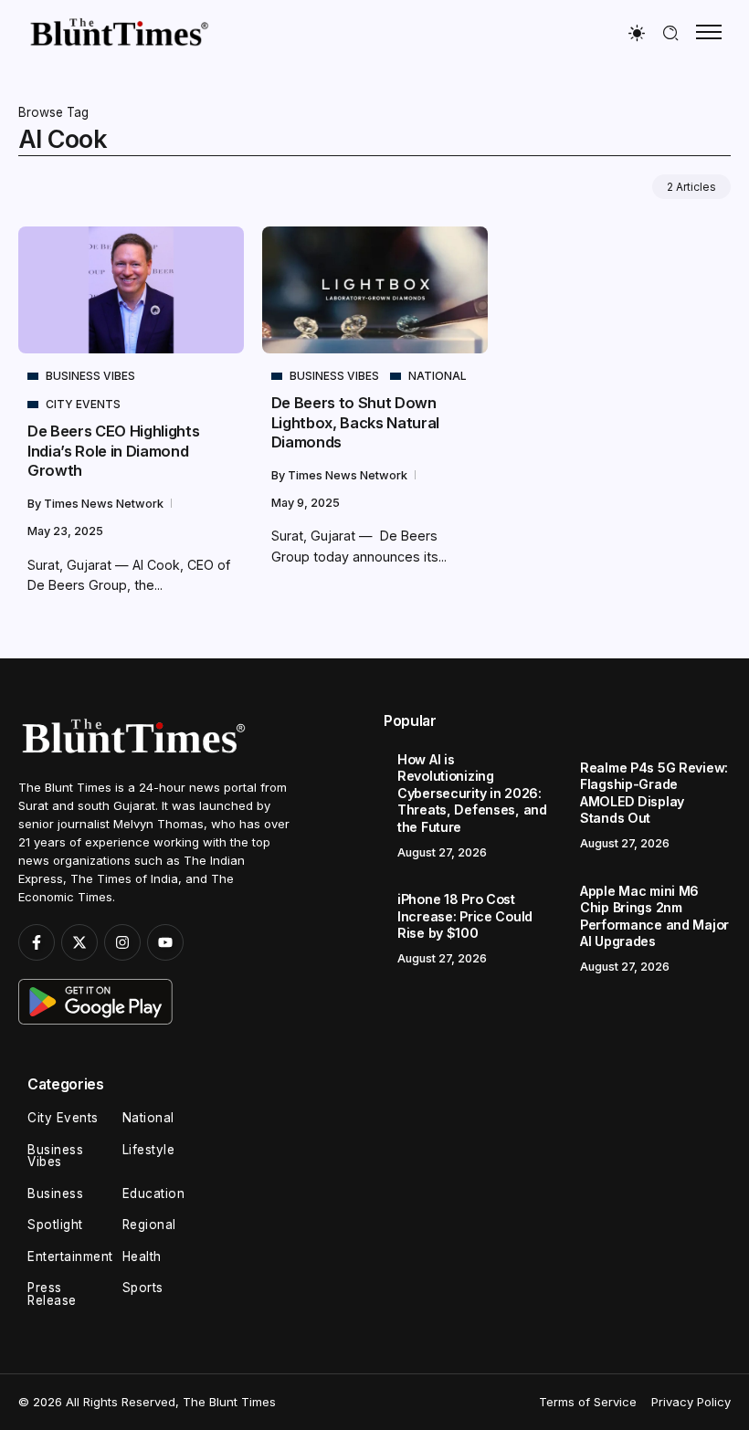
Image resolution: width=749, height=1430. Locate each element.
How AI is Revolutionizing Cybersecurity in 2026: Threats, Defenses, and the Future (472, 793)
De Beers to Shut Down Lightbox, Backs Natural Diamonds (355, 422)
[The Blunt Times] (118, 31)
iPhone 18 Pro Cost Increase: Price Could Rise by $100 (465, 916)
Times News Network (105, 503)
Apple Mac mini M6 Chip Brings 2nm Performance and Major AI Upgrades (654, 916)
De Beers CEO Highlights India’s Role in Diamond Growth (113, 450)
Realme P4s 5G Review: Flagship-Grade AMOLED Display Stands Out (654, 793)
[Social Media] (36, 942)
